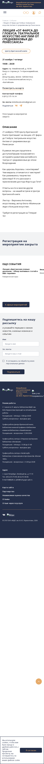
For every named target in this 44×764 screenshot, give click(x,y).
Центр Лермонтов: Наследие (26, 589)
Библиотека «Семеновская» (25, 575)
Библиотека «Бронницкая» (25, 578)
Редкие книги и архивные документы (27, 644)
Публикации (13, 731)
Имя (4, 339)
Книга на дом (17, 687)
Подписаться (13, 372)
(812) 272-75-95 (11, 477)
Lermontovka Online (16, 712)
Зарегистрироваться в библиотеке (26, 679)
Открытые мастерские (23, 594)
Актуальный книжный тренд (23, 693)
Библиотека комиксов (23, 608)
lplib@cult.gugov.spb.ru (24, 480)
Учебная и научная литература (25, 638)
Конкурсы (12, 701)
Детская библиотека (23, 581)
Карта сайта (8, 487)
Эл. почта (6, 349)
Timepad (32, 212)
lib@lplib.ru (11, 480)
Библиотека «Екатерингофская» (27, 553)
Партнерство (8, 491)
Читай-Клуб (19, 586)
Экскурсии (12, 728)
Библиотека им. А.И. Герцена (26, 572)
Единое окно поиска (20, 616)
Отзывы (6, 499)
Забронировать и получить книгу (25, 684)
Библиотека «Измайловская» (29, 564)
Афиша (11, 706)
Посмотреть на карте (13, 88)
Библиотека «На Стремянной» (26, 556)
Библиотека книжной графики (30, 603)
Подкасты (12, 717)
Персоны (11, 709)
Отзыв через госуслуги (12, 503)
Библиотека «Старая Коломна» (27, 567)
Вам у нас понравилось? (38, 394)
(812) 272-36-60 (23, 477)
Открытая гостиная (22, 592)
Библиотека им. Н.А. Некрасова (27, 570)
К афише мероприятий (16, 304)
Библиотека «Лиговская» (24, 559)
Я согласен (31, 750)
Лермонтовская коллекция (27, 655)
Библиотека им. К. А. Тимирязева (28, 550)
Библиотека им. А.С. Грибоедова (27, 561)
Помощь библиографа (21, 682)
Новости (11, 698)
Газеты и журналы (19, 641)
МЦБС (10, 736)
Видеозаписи (13, 714)
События (13, 21)
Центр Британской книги (16, 51)
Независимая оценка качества (16, 495)
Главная (5, 21)
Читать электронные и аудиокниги (26, 690)
